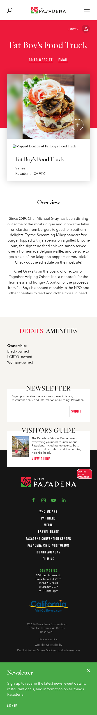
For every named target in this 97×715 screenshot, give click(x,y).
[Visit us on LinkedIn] (63, 499)
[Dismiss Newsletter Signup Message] (88, 670)
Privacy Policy (48, 639)
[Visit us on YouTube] (53, 499)
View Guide (41, 458)
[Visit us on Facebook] (33, 499)
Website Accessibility (48, 645)
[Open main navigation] (87, 10)
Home (74, 29)
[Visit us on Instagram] (43, 499)
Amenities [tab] (62, 332)
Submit (77, 411)
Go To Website (41, 60)
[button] (83, 474)
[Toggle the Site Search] (9, 10)
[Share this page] (86, 29)
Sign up (12, 706)
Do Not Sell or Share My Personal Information (48, 650)
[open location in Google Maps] (44, 146)
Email (63, 60)
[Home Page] (48, 10)
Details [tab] (31, 332)
